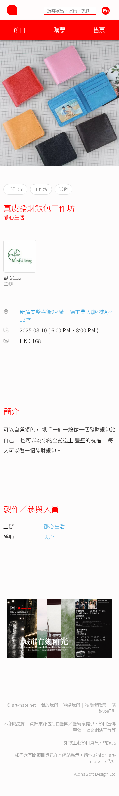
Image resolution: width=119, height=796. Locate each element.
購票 (59, 29)
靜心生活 (13, 217)
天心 (49, 537)
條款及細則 (107, 708)
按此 (111, 742)
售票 (99, 29)
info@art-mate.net (103, 758)
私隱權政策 (95, 705)
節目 (20, 29)
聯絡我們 (71, 705)
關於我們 (49, 705)
